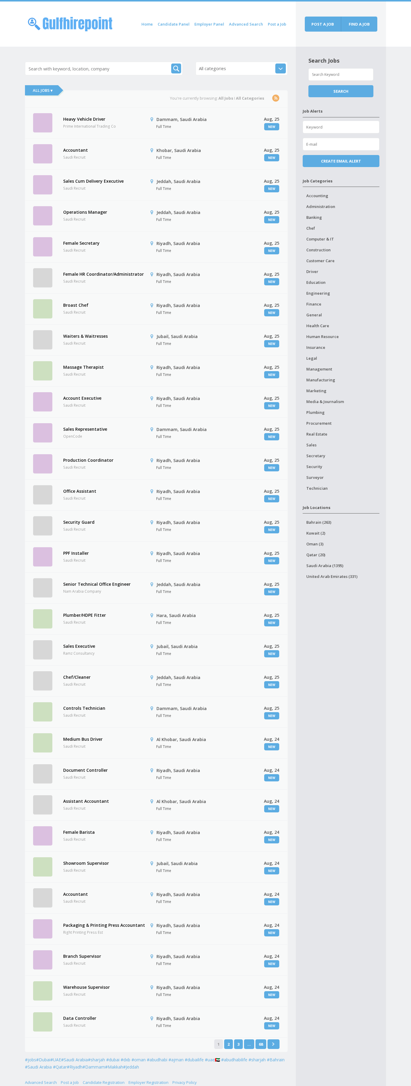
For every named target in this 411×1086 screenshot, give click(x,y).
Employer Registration (148, 1082)
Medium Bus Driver (83, 739)
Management (319, 369)
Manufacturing (320, 380)
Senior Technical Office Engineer (97, 584)
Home (147, 24)
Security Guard (78, 522)
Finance (313, 304)
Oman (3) (314, 544)
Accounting (317, 195)
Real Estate (316, 434)
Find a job (359, 24)
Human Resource (322, 336)
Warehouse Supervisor (86, 987)
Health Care (317, 325)
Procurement (319, 423)
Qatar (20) (315, 554)
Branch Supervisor (82, 956)
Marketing (316, 390)
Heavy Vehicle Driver (84, 119)
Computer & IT (320, 239)
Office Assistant (79, 491)
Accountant (75, 150)
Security (314, 466)
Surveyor (315, 477)
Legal (311, 358)
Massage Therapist (83, 367)
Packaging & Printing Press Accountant (104, 925)
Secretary (315, 455)
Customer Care (320, 260)
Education (316, 282)
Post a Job (277, 24)
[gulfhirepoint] (70, 23)
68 (261, 1044)
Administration (320, 206)
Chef (310, 228)
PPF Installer (76, 553)
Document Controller (85, 770)
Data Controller (79, 1018)
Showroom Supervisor (86, 863)
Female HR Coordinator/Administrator (103, 274)
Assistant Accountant (86, 801)
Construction (318, 250)
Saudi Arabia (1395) (324, 565)
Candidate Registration (104, 1082)
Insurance (315, 347)
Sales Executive (79, 646)
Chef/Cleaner (77, 677)
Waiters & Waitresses (85, 336)
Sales (311, 445)
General (314, 315)
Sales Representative (85, 429)
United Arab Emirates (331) (331, 576)
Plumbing (315, 412)
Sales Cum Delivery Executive (93, 181)
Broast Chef (75, 305)
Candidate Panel (174, 24)
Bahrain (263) (318, 522)
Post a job (322, 24)
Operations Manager (85, 212)
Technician (317, 488)
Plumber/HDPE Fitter (84, 615)
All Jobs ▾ (43, 90)
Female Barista (79, 832)
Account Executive (82, 398)
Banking (314, 217)
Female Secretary (81, 243)
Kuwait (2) (315, 533)
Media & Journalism (325, 401)
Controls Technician (84, 708)
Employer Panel (209, 24)
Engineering (318, 293)
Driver (312, 271)
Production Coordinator (88, 460)
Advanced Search (246, 24)
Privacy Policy (184, 1082)
